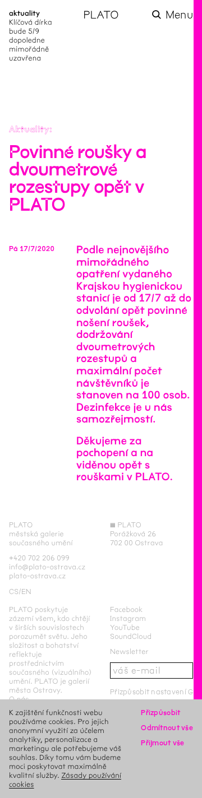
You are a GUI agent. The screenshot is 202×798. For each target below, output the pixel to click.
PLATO (100, 15)
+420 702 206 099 (39, 558)
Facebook (126, 609)
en (26, 591)
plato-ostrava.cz (37, 576)
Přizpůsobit (160, 712)
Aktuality (29, 129)
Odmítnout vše (167, 727)
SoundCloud (131, 636)
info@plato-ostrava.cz (47, 567)
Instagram (128, 618)
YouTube (125, 627)
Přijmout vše (162, 743)
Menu (179, 15)
